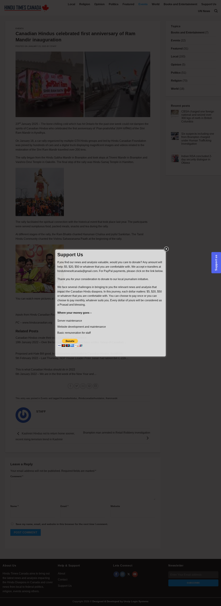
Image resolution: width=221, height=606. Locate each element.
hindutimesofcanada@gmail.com (77, 271)
